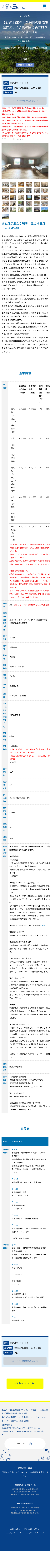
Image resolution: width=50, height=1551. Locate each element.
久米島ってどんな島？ (25, 1383)
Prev (3, 162)
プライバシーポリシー (32, 1529)
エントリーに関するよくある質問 (15, 1421)
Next (47, 162)
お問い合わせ (7, 1425)
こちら (43, 925)
